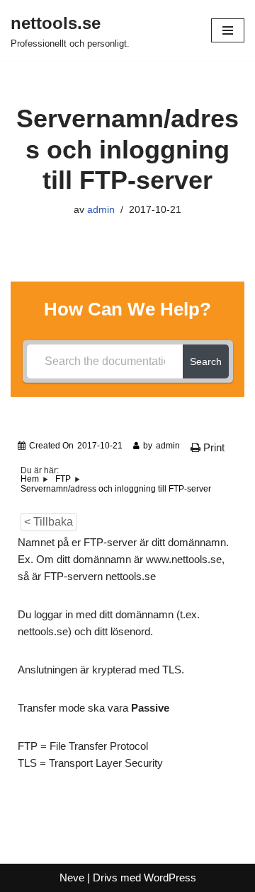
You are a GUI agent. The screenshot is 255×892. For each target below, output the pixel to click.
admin (101, 209)
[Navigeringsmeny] (227, 30)
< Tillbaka (48, 522)
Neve (72, 877)
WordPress (170, 877)
